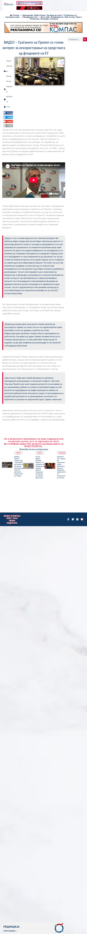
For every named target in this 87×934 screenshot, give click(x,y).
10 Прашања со (69, 15)
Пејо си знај (70, 17)
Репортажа (34, 19)
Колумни (54, 19)
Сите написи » (10, 931)
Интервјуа (45, 19)
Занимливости (57, 17)
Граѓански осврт (13, 17)
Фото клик (45, 17)
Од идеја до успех (54, 15)
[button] (8, 113)
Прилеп (9, 76)
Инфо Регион (39, 15)
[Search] (85, 39)
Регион (16, 15)
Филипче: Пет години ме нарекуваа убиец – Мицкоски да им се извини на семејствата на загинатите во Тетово (46, 467)
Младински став (30, 17)
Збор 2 (78, 17)
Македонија (28, 15)
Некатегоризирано (9, 66)
